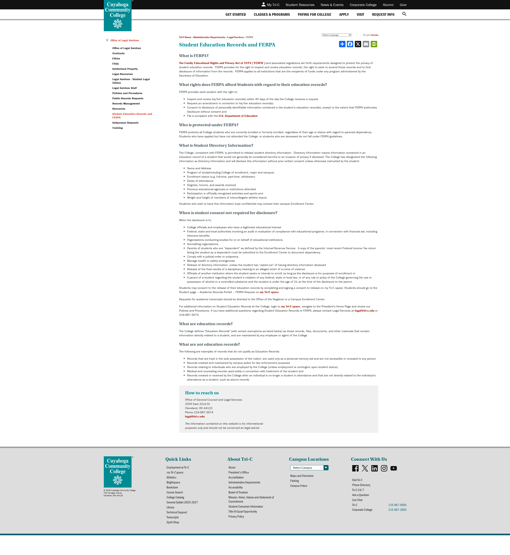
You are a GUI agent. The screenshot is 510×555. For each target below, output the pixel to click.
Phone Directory (361, 485)
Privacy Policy (236, 516)
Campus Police (298, 485)
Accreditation (236, 477)
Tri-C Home (185, 37)
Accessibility (236, 487)
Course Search (175, 492)
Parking (294, 480)
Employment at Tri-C (178, 467)
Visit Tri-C (357, 480)
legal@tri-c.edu (364, 310)
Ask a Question (360, 495)
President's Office (239, 472)
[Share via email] (366, 44)
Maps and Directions (302, 475)
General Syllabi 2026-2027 (182, 502)
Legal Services (235, 37)
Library (170, 507)
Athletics (171, 477)
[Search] (404, 14)
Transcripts (173, 517)
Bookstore (172, 487)
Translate (374, 35)
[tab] (236, 14)
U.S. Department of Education (238, 116)
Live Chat (357, 500)
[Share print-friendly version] (374, 44)
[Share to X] (358, 44)
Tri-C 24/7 (358, 490)
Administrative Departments (209, 37)
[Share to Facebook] (350, 44)
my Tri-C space (269, 292)
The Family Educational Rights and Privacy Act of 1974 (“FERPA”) (222, 63)
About (232, 467)
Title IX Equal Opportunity (243, 511)
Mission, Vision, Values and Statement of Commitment (251, 499)
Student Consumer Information (246, 506)
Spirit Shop (173, 522)
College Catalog (175, 497)
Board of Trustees (238, 492)
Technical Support (177, 512)
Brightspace (173, 482)
